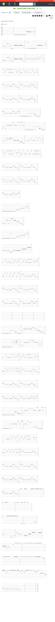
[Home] (4, 4)
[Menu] (52, 16)
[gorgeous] (42, 16)
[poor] (35, 16)
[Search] (34, 4)
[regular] (37, 16)
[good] (39, 16)
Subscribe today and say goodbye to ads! (27, 1)
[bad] (33, 16)
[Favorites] (44, 16)
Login (51, 4)
